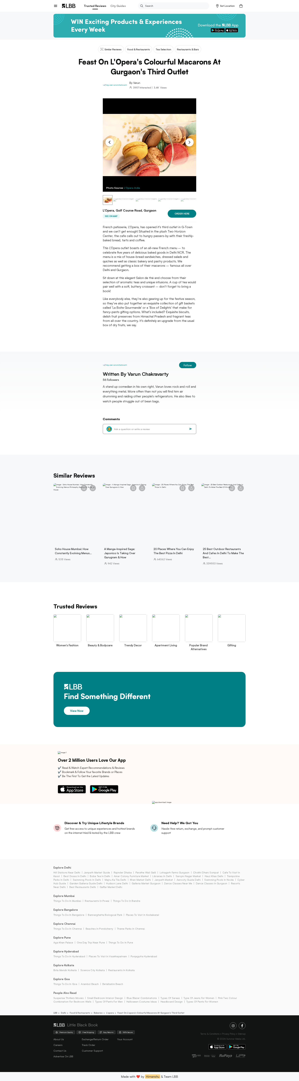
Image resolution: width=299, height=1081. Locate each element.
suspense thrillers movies (68, 997)
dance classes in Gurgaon (211, 883)
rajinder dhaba (123, 872)
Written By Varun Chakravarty (136, 374)
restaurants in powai (97, 900)
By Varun (134, 83)
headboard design (172, 1001)
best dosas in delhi (75, 876)
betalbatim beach (112, 983)
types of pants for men (109, 1001)
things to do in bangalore (68, 914)
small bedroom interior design (105, 997)
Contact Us (59, 1050)
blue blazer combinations (142, 997)
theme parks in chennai (131, 928)
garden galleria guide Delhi (86, 883)
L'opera (110, 1013)
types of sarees (170, 997)
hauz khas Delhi (214, 876)
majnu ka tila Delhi (115, 879)
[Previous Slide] (109, 142)
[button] (225, 5)
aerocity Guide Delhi (189, 879)
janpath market (164, 879)
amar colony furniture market (131, 876)
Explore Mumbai (64, 896)
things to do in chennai (67, 928)
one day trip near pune (91, 942)
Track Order (88, 1044)
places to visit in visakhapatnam (108, 956)
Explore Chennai (64, 923)
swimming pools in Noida (219, 879)
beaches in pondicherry (99, 928)
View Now (76, 710)
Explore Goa (61, 979)
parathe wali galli (145, 872)
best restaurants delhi (82, 887)
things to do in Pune (121, 942)
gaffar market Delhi (111, 887)
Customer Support (92, 1050)
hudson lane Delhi (117, 883)
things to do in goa (65, 983)
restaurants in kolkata (121, 970)
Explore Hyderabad (66, 951)
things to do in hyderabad (69, 956)
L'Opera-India (132, 187)
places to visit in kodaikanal (142, 914)
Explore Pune (62, 937)
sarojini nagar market (188, 876)
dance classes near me (178, 883)
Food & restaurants (80, 1013)
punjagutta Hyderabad (144, 956)
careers (57, 1044)
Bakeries (98, 1013)
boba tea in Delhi (100, 876)
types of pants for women (202, 1001)
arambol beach (90, 983)
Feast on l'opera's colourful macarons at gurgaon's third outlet (150, 1013)
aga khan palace (63, 942)
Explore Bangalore (65, 909)
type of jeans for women (199, 997)
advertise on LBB (63, 1056)
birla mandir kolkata (65, 970)
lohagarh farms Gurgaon (174, 872)
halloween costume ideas (141, 1001)
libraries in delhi (162, 876)
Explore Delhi (62, 867)
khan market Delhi (140, 879)
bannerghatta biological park (105, 914)
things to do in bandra (126, 900)
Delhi (63, 1013)
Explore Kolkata (63, 965)
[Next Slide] (189, 142)
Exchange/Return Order (95, 1039)
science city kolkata (92, 970)
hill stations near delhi (66, 872)
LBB (55, 1013)
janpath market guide (97, 872)
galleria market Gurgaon (146, 883)
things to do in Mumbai (67, 900)
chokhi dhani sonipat (206, 872)
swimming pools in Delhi (87, 879)
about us (58, 1039)
